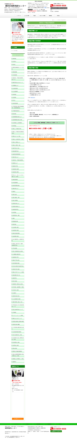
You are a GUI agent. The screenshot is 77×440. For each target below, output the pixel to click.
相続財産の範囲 (16, 169)
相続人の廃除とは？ (16, 142)
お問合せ (14, 61)
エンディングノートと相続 (18, 315)
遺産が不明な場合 (16, 260)
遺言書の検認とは (16, 206)
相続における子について (17, 318)
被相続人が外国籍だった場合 (18, 358)
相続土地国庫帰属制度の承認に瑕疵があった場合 (18, 355)
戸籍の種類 (15, 248)
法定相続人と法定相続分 (17, 122)
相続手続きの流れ (16, 148)
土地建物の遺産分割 (16, 254)
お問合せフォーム (18, 42)
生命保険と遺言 (16, 227)
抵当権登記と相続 (16, 342)
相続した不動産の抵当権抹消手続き (18, 132)
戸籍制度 (14, 312)
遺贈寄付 (14, 361)
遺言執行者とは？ (16, 203)
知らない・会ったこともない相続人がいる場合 (18, 176)
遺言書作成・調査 (16, 215)
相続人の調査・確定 (16, 145)
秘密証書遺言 (15, 179)
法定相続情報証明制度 (17, 331)
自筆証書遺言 (15, 182)
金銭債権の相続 (16, 236)
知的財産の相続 (16, 230)
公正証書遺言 (15, 91)
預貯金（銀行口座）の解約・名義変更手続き (18, 244)
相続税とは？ (15, 163)
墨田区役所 (33, 97)
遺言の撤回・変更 (16, 197)
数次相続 (14, 113)
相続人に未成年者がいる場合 (18, 139)
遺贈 (13, 218)
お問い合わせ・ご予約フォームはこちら (59, 8)
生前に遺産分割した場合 (17, 334)
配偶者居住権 (15, 221)
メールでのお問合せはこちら (46, 139)
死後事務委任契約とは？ (17, 116)
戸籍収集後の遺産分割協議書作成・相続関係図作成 (18, 107)
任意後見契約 (15, 88)
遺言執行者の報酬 (16, 324)
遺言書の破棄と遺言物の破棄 (18, 321)
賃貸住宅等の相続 (16, 269)
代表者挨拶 (15, 74)
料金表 (14, 64)
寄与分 (14, 100)
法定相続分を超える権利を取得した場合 (18, 338)
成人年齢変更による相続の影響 (18, 240)
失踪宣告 (14, 97)
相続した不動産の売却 (17, 128)
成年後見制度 (15, 103)
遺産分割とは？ (16, 188)
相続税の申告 (15, 166)
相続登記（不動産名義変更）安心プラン (18, 78)
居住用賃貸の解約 (16, 263)
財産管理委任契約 (16, 185)
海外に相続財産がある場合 (18, 251)
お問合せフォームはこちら (56, 431)
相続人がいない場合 (16, 136)
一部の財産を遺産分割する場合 (18, 328)
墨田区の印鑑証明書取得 (17, 351)
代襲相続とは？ (16, 85)
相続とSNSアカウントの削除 (18, 272)
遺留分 (14, 191)
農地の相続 (15, 348)
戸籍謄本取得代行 (16, 110)
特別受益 (14, 125)
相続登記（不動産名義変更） (18, 160)
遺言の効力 (15, 194)
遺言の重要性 (15, 200)
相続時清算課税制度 (16, 154)
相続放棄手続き (16, 151)
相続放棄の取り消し (16, 275)
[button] (24, 50)
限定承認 (14, 224)
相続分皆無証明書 (16, 233)
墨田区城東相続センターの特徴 (18, 68)
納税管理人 (15, 278)
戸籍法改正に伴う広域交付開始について (18, 305)
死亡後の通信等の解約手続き (18, 266)
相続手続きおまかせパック (18, 82)
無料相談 (14, 58)
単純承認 (14, 94)
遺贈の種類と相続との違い (18, 301)
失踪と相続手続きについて (18, 309)
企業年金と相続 (16, 345)
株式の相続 (15, 281)
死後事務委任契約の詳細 (17, 119)
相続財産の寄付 (16, 257)
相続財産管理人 (16, 209)
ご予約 (45, 7)
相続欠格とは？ (16, 157)
